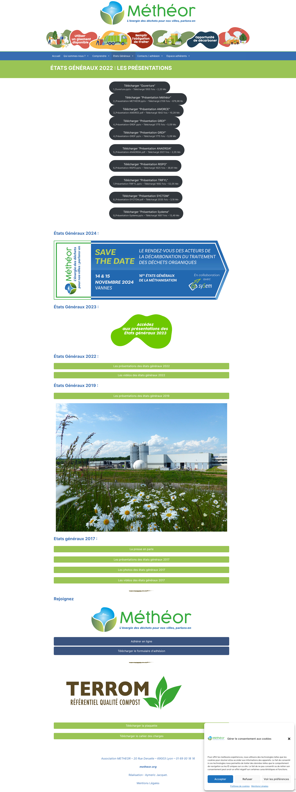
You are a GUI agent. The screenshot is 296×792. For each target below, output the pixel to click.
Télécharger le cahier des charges (141, 736)
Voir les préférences (276, 779)
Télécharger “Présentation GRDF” (144, 122)
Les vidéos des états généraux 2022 (141, 375)
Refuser (247, 779)
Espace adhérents (176, 55)
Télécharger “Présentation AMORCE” (146, 110)
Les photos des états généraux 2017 (141, 569)
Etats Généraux (121, 55)
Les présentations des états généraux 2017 (141, 559)
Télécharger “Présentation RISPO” (145, 165)
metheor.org (148, 766)
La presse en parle (141, 549)
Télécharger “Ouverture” (139, 87)
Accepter (220, 779)
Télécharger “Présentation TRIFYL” (145, 181)
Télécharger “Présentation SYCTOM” (145, 197)
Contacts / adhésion (148, 55)
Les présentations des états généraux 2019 (141, 396)
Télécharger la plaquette (141, 725)
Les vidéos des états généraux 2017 (141, 580)
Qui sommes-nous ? (74, 55)
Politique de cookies (240, 786)
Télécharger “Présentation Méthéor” (148, 99)
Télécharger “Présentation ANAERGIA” (147, 150)
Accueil (56, 55)
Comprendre (99, 55)
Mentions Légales (259, 786)
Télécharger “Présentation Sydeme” (146, 213)
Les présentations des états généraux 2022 (141, 366)
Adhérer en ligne (141, 641)
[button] (289, 738)
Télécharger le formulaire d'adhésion (141, 651)
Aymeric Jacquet (156, 775)
